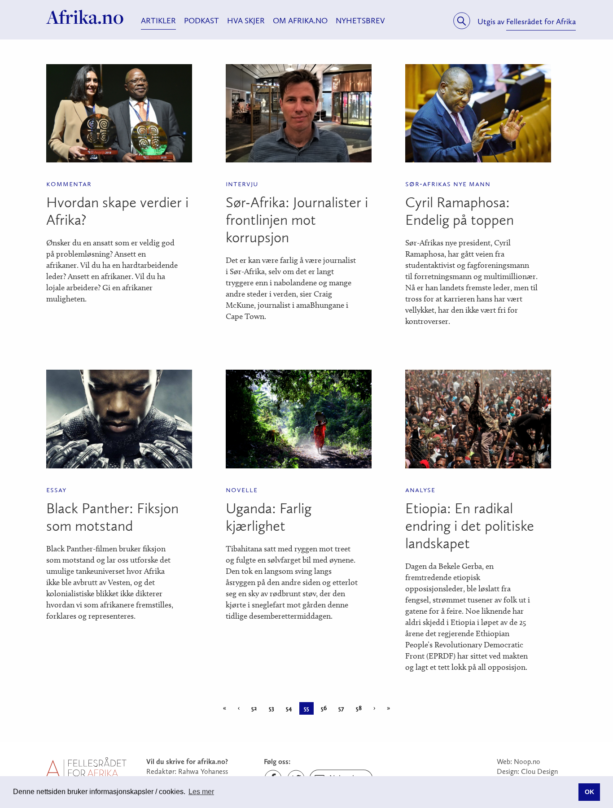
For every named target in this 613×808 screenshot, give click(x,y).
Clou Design (539, 771)
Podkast (201, 21)
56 (324, 708)
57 (341, 708)
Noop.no (527, 761)
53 (271, 708)
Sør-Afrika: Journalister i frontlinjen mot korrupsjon (297, 219)
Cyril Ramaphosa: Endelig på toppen (459, 211)
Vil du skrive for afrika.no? (187, 761)
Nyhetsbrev (360, 21)
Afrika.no (85, 17)
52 (254, 708)
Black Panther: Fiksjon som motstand (112, 517)
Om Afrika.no (300, 21)
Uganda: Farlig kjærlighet (268, 517)
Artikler (158, 21)
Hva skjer (246, 21)
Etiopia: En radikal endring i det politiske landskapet (469, 525)
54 (289, 708)
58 (359, 708)
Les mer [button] (201, 791)
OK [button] (589, 791)
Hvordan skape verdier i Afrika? (117, 211)
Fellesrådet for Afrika (541, 21)
